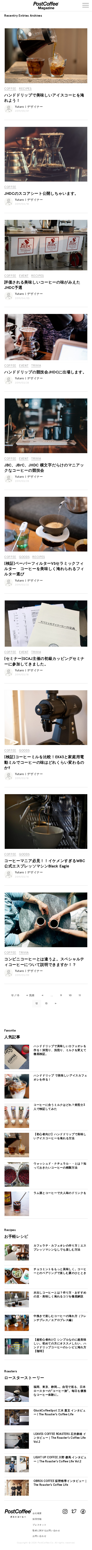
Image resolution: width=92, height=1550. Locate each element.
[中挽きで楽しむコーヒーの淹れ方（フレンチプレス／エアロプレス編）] (16, 1330)
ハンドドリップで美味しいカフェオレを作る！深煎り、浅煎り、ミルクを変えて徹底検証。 (60, 1050)
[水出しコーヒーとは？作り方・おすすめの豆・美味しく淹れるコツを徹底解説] (16, 1306)
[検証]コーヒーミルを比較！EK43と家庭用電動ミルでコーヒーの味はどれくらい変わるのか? (44, 762)
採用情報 (37, 1519)
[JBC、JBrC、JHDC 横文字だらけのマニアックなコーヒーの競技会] (46, 452)
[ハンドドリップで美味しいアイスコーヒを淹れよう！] (46, 82)
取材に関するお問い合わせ (46, 1530)
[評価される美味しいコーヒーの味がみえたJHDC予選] (46, 269)
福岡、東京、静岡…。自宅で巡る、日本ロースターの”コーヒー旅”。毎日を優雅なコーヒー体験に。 (60, 1391)
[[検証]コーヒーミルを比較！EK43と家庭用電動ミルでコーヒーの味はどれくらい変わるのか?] (46, 744)
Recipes (25, 88)
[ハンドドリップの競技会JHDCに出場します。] (46, 359)
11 (80, 995)
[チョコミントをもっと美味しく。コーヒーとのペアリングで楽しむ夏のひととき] (16, 1283)
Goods (24, 557)
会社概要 (37, 1513)
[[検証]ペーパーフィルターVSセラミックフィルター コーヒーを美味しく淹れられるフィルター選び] (46, 550)
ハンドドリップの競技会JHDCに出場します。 (45, 372)
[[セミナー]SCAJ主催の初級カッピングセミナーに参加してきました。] (46, 646)
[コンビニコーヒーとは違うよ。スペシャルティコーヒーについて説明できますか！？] (46, 946)
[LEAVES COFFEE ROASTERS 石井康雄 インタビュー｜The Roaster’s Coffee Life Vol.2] (16, 1448)
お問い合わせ (39, 1536)
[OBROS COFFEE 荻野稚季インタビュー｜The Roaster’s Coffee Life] (16, 1495)
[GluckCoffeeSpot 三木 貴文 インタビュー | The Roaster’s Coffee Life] (16, 1424)
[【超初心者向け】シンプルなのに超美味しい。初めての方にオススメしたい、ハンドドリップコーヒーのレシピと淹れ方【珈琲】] (16, 1353)
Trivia (36, 365)
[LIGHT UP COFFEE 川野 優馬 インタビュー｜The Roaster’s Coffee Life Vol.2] (16, 1471)
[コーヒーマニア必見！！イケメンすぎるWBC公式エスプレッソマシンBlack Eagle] (46, 848)
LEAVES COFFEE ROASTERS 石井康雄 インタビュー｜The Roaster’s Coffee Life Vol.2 (60, 1438)
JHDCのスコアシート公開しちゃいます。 (41, 194)
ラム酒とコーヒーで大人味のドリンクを (60, 1193)
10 (70, 995)
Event (24, 275)
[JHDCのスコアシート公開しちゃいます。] (46, 180)
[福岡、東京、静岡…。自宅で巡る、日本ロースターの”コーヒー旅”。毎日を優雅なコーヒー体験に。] (16, 1401)
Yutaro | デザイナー (29, 106)
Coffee (10, 88)
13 (46, 1003)
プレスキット (39, 1525)
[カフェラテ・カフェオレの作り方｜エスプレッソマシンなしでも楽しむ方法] (16, 1259)
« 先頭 (30, 995)
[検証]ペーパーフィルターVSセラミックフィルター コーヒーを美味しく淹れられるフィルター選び (44, 569)
